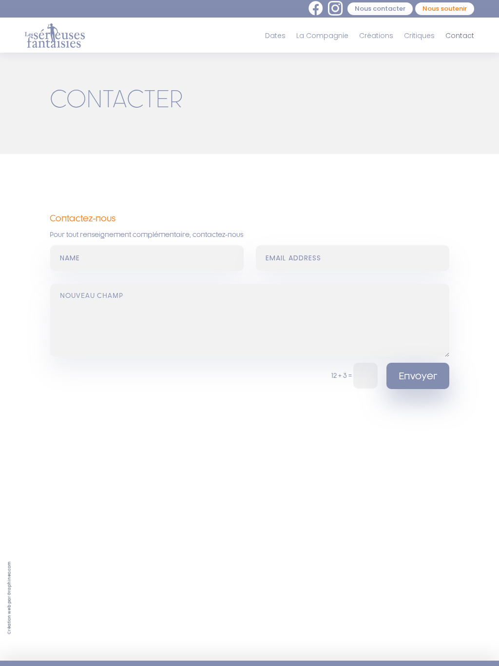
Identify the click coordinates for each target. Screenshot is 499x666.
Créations (376, 35)
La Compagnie (322, 35)
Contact (459, 35)
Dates (275, 35)
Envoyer (418, 375)
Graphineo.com (9, 578)
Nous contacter (380, 8)
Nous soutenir (444, 8)
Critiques (419, 35)
